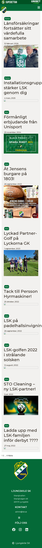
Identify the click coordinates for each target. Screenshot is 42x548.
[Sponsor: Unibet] (35, 3)
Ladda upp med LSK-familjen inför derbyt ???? (21, 435)
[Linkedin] (26, 529)
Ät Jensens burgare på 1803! (15, 173)
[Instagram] (20, 529)
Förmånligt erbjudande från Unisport (20, 121)
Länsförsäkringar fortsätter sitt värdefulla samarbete (21, 31)
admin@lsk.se (21, 512)
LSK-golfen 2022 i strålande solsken (20, 354)
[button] (39, 7)
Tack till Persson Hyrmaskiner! (21, 294)
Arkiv (6, 112)
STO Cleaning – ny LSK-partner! (20, 386)
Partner (7, 19)
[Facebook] (14, 529)
